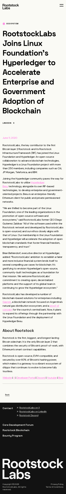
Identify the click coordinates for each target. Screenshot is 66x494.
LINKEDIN (7, 123)
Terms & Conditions (54, 487)
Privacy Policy (57, 484)
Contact (8, 408)
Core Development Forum (18, 425)
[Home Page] (11, 6)
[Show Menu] (61, 5)
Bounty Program (13, 435)
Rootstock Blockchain (16, 430)
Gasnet (7, 302)
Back (7, 395)
